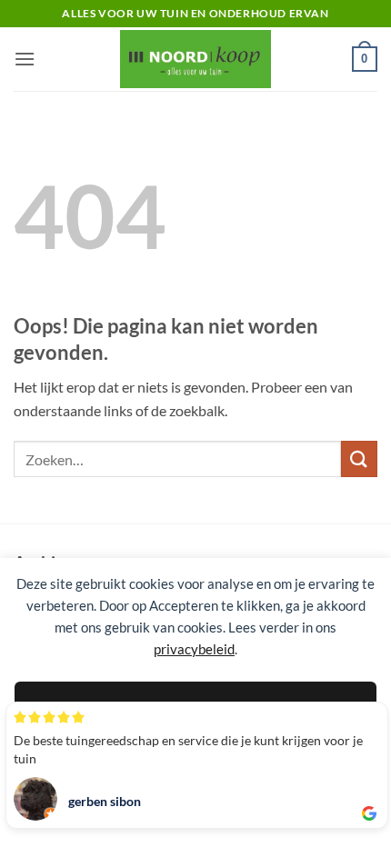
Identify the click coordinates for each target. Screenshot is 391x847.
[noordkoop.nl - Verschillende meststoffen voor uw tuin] (195, 58)
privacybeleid (194, 649)
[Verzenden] (359, 458)
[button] (24, 58)
